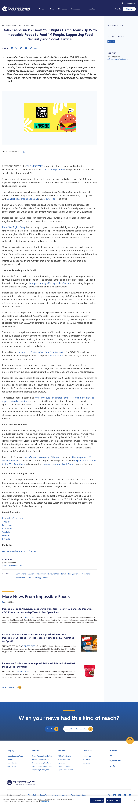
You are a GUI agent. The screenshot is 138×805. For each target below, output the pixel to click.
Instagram (7, 528)
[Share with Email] (26, 48)
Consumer (86, 574)
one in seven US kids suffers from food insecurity (41, 352)
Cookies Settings (97, 800)
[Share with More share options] (35, 48)
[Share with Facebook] (21, 48)
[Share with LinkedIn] (11, 48)
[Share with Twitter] (16, 48)
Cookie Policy (44, 801)
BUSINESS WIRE (35, 166)
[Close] (134, 801)
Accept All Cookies (113, 800)
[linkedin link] (114, 795)
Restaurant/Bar (53, 574)
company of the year (42, 457)
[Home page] (16, 8)
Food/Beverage (74, 574)
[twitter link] (109, 795)
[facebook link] (125, 795)
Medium (6, 535)
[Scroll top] (130, 740)
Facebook (7, 525)
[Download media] (23, 152)
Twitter (5, 521)
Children (31, 574)
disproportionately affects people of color (48, 283)
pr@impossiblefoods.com (12, 565)
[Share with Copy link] (30, 48)
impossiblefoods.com (12, 518)
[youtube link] (119, 795)
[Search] (123, 3)
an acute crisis (56, 355)
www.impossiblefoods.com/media (19, 551)
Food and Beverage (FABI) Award (58, 464)
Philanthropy (41, 574)
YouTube (6, 532)
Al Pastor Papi (49, 198)
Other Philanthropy (34, 577)
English (111, 42)
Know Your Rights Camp (53, 169)
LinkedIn (6, 538)
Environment (21, 574)
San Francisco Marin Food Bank (22, 198)
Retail (45, 577)
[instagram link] (130, 795)
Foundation (20, 577)
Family (63, 574)
